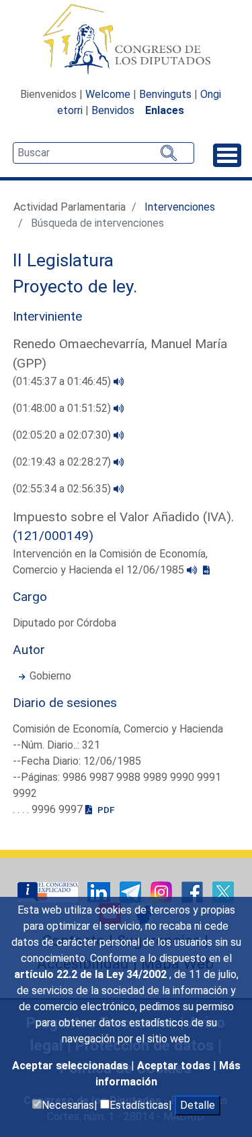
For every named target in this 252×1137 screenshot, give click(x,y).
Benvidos (112, 110)
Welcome (107, 94)
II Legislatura (63, 260)
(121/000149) (53, 535)
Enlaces (164, 110)
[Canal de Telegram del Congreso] (131, 891)
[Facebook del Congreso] (193, 891)
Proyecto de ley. (75, 286)
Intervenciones (179, 207)
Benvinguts (165, 94)
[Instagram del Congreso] (162, 891)
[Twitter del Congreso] (223, 891)
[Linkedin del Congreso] (100, 891)
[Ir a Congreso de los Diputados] (126, 39)
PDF (104, 809)
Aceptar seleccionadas (71, 1065)
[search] (103, 153)
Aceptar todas (175, 1065)
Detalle (197, 1105)
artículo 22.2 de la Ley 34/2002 (91, 974)
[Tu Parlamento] (49, 891)
